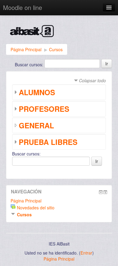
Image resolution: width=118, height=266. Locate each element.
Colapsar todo (92, 80)
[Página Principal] (59, 32)
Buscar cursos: (29, 64)
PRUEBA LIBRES (48, 142)
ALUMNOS (37, 92)
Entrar (86, 253)
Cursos (56, 49)
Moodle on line (22, 7)
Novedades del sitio (35, 208)
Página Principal (26, 49)
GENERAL (36, 125)
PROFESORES (44, 109)
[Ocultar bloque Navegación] (101, 192)
